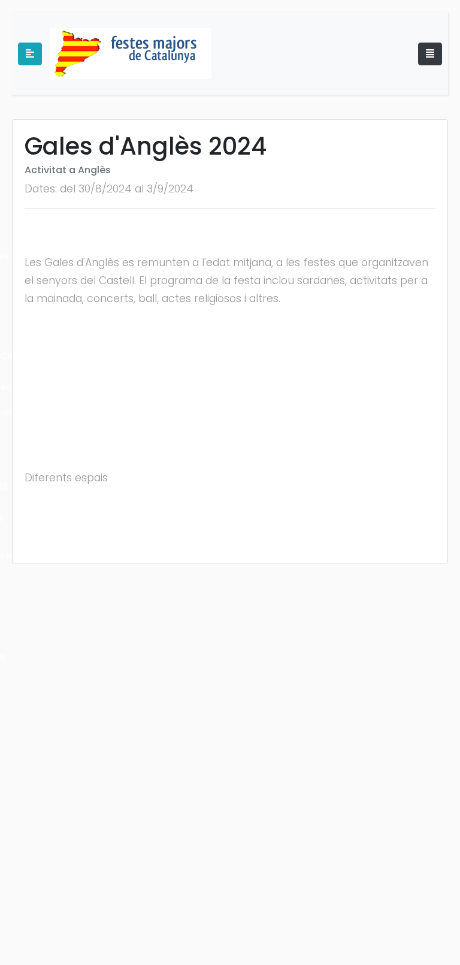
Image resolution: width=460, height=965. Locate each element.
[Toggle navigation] (430, 54)
